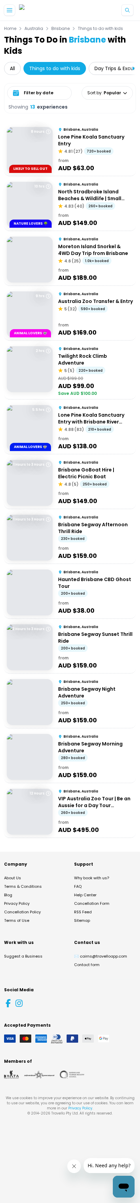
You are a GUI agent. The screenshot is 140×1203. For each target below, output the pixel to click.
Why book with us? (91, 878)
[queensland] (72, 1075)
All (12, 68)
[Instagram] (19, 1003)
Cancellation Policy (22, 912)
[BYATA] (11, 1075)
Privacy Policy (17, 903)
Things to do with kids (100, 28)
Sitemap (82, 920)
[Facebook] (8, 1003)
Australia (33, 28)
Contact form (87, 964)
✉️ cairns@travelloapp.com (100, 956)
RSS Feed (83, 912)
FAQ (78, 886)
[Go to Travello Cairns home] (42, 10)
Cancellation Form (91, 903)
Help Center (85, 895)
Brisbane (60, 28)
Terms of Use (16, 920)
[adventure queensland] (39, 1075)
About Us (12, 878)
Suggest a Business (23, 956)
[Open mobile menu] (9, 10)
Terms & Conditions (23, 886)
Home (10, 28)
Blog (8, 895)
